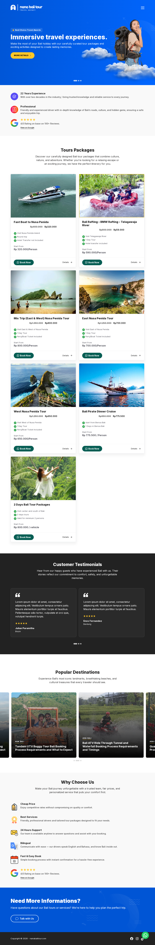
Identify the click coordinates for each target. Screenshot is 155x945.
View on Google (27, 128)
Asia (17, 741)
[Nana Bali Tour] (26, 7)
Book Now (25, 262)
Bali (22, 741)
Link (18, 725)
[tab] (74, 80)
